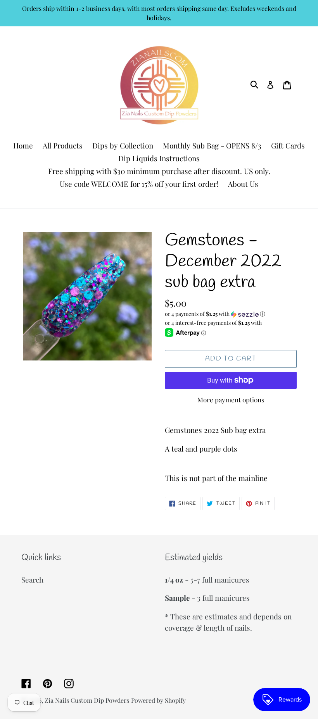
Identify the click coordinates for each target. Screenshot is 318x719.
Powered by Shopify (158, 700)
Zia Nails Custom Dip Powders (87, 700)
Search (32, 579)
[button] (231, 314)
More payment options (230, 399)
